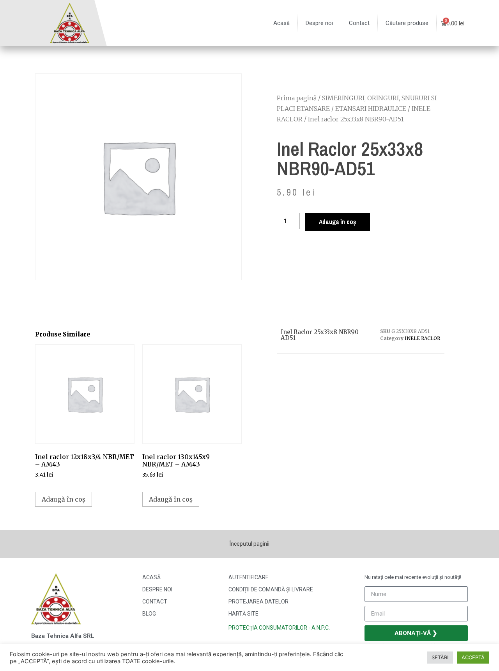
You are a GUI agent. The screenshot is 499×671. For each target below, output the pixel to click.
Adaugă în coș (337, 221)
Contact (359, 23)
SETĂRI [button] (440, 657)
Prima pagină (297, 98)
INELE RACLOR (422, 338)
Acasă (281, 23)
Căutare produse (407, 23)
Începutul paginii (249, 544)
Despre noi (319, 23)
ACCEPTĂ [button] (473, 657)
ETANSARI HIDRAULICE (370, 108)
